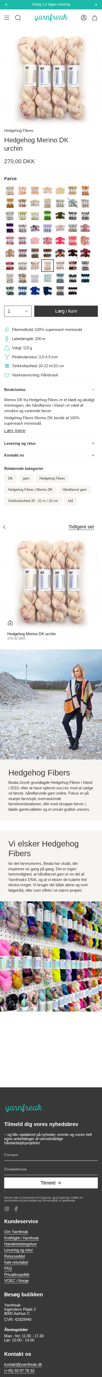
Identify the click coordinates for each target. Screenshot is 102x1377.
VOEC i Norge (16, 1281)
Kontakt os (14, 455)
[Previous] (6, 4)
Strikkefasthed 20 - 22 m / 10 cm (33, 501)
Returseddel (14, 1256)
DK (10, 478)
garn (26, 478)
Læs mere (14, 430)
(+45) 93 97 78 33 (19, 1371)
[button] (18, 18)
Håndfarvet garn (75, 490)
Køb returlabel (16, 1262)
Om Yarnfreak (16, 1232)
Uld (70, 501)
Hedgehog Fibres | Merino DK (30, 490)
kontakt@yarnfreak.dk (23, 1364)
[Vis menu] (7, 18)
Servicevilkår (50, 1200)
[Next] (95, 4)
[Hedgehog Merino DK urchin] (51, 582)
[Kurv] (94, 18)
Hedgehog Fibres (18, 131)
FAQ (8, 1268)
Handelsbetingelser (20, 1244)
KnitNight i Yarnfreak (21, 1238)
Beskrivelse (14, 390)
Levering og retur (20, 443)
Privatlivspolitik (17, 1275)
